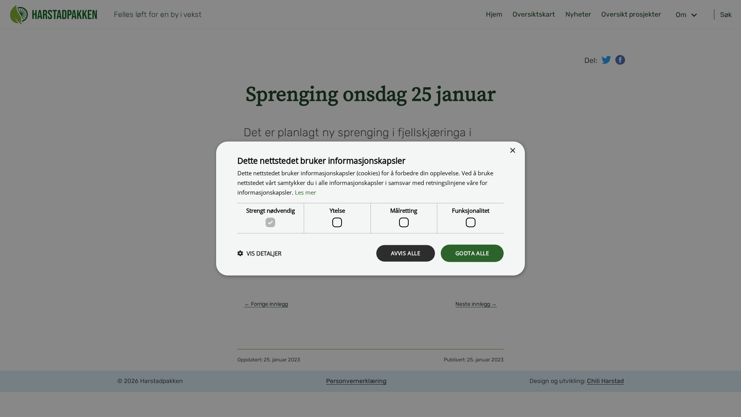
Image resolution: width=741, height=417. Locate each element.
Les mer (305, 192)
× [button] (512, 151)
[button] (259, 253)
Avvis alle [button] (405, 253)
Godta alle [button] (472, 253)
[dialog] (370, 209)
